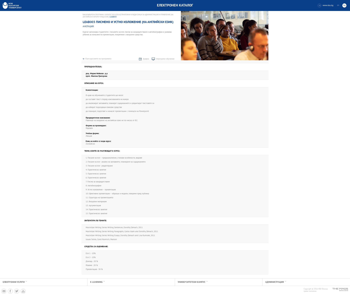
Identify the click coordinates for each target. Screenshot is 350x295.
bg (344, 5)
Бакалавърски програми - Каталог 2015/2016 (101, 15)
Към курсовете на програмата (98, 59)
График (146, 59)
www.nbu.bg (325, 5)
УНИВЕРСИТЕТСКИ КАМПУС (191, 282)
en (338, 5)
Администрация (274, 282)
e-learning (96, 282)
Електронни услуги (14, 282)
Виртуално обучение (165, 59)
